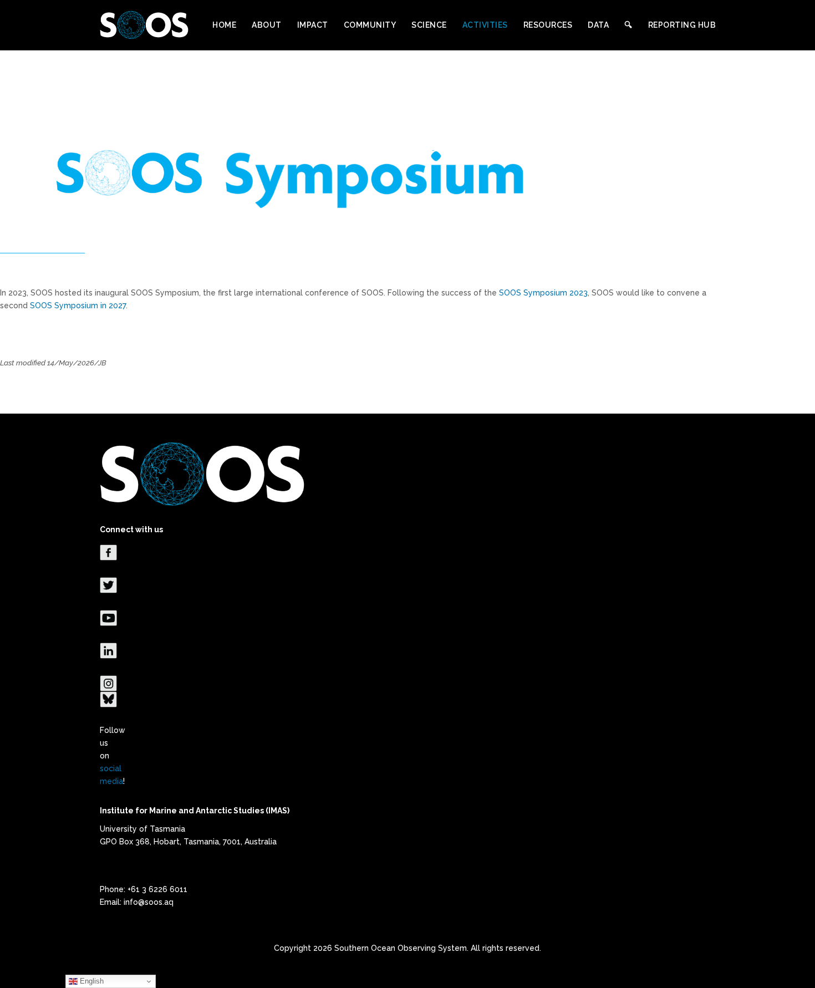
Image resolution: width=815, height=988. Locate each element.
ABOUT (267, 25)
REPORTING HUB (682, 25)
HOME (224, 25)
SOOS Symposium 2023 (543, 292)
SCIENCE (429, 25)
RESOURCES (548, 25)
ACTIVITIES (485, 25)
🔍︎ (628, 25)
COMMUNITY (370, 25)
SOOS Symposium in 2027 (78, 305)
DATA (598, 25)
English (91, 981)
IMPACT (312, 25)
